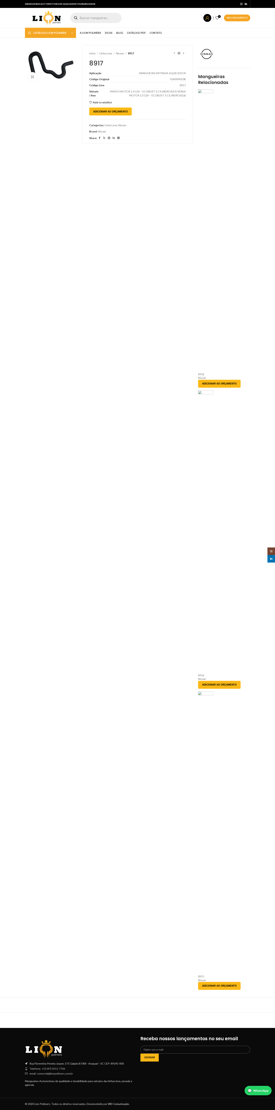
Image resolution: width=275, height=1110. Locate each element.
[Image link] (44, 1048)
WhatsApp (261, 1090)
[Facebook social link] (99, 138)
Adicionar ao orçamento (110, 111)
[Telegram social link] (118, 138)
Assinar (149, 1057)
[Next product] (183, 53)
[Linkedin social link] (246, 4)
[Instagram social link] (241, 4)
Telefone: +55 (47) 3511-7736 (47, 1068)
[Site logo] (47, 17)
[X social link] (104, 138)
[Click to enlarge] (32, 76)
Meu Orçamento (237, 17)
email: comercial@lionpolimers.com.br (51, 1073)
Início (92, 53)
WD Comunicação (118, 1103)
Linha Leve (106, 53)
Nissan (120, 53)
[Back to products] (179, 53)
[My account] (207, 18)
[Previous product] (174, 53)
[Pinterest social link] (109, 138)
